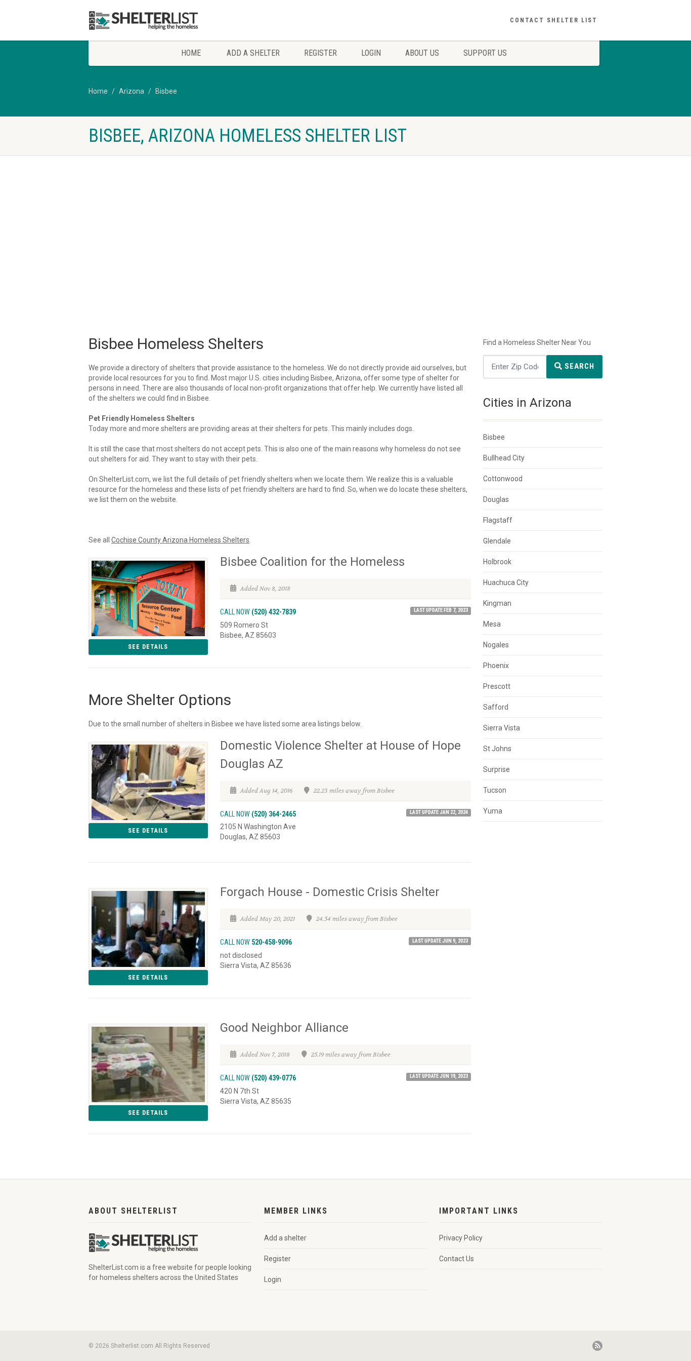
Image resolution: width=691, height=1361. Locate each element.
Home (191, 53)
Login (371, 53)
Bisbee (166, 91)
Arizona (131, 91)
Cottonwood (503, 479)
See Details (148, 646)
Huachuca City (506, 582)
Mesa (492, 624)
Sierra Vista (501, 728)
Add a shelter (253, 53)
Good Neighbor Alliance (284, 1028)
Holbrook (497, 562)
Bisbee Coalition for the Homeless (312, 562)
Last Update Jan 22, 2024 (439, 812)
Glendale (497, 541)
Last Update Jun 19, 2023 (439, 1076)
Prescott (496, 686)
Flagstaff (497, 520)
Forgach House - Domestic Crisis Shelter (330, 892)
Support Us (485, 53)
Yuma (492, 811)
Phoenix (496, 666)
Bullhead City (504, 458)
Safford (495, 707)
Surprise (496, 769)
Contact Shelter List (553, 20)
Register (320, 53)
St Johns (497, 749)
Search (578, 366)
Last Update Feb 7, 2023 (441, 610)
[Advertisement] (345, 256)
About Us (422, 53)
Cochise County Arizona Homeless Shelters (180, 540)
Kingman (497, 603)
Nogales (496, 645)
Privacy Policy (461, 1238)
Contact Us (456, 1259)
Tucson (494, 790)
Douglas (496, 499)
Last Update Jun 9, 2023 (440, 941)
